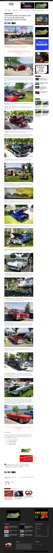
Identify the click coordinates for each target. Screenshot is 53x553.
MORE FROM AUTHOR (14, 488)
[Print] (15, 23)
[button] (48, 10)
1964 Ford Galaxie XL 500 (15, 466)
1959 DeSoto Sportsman (21, 465)
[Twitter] (7, 23)
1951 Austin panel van (17, 464)
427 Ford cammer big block (8, 467)
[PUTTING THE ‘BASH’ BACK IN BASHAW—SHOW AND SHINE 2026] (6, 535)
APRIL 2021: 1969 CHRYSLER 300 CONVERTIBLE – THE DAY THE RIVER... (44, 83)
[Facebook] (5, 23)
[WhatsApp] (11, 23)
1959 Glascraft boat (27, 465)
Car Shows (21, 10)
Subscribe (9, 0)
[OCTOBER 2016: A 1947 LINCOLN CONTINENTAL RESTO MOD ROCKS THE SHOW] (37, 79)
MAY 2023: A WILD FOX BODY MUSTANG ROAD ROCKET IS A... (45, 115)
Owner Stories (15, 10)
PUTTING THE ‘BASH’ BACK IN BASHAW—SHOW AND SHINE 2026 (13, 535)
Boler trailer (20, 467)
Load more (41, 95)
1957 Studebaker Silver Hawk (8, 465)
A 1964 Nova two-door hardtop (15, 467)
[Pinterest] (9, 23)
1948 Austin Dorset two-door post (10, 464)
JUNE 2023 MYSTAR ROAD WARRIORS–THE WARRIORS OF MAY (10, 477)
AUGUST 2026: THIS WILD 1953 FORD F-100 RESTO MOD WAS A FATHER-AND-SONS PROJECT (18, 498)
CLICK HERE (7, 441)
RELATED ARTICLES (7, 488)
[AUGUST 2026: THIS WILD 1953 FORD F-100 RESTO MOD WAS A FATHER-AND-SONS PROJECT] (18, 493)
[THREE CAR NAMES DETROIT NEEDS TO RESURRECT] (37, 92)
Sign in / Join (5, 0)
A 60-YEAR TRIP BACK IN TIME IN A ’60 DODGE (26, 477)
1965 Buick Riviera (21, 466)
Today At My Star (10, 13)
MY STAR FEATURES (9, 12)
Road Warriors (27, 10)
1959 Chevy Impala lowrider (15, 465)
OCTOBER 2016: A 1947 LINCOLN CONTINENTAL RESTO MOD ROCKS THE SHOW (44, 79)
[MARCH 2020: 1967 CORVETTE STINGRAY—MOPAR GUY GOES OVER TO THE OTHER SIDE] (38, 103)
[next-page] (6, 501)
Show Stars (33, 10)
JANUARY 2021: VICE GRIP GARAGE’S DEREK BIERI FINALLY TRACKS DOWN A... (29, 527)
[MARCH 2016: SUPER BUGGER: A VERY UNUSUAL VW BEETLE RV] (22, 531)
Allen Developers (22, 551)
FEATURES (9, 10)
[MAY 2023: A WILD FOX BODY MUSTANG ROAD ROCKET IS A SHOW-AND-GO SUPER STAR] (45, 111)
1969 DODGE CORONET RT (27, 466)
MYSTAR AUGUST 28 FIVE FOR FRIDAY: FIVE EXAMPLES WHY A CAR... (13, 527)
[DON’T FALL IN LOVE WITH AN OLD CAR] (28, 493)
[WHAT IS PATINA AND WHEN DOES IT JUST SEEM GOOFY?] (22, 535)
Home (6, 10)
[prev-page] (4, 501)
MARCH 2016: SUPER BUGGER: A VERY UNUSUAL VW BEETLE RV (29, 531)
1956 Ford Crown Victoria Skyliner (24, 464)
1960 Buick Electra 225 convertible (8, 466)
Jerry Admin (6, 21)
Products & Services (40, 10)
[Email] (13, 23)
